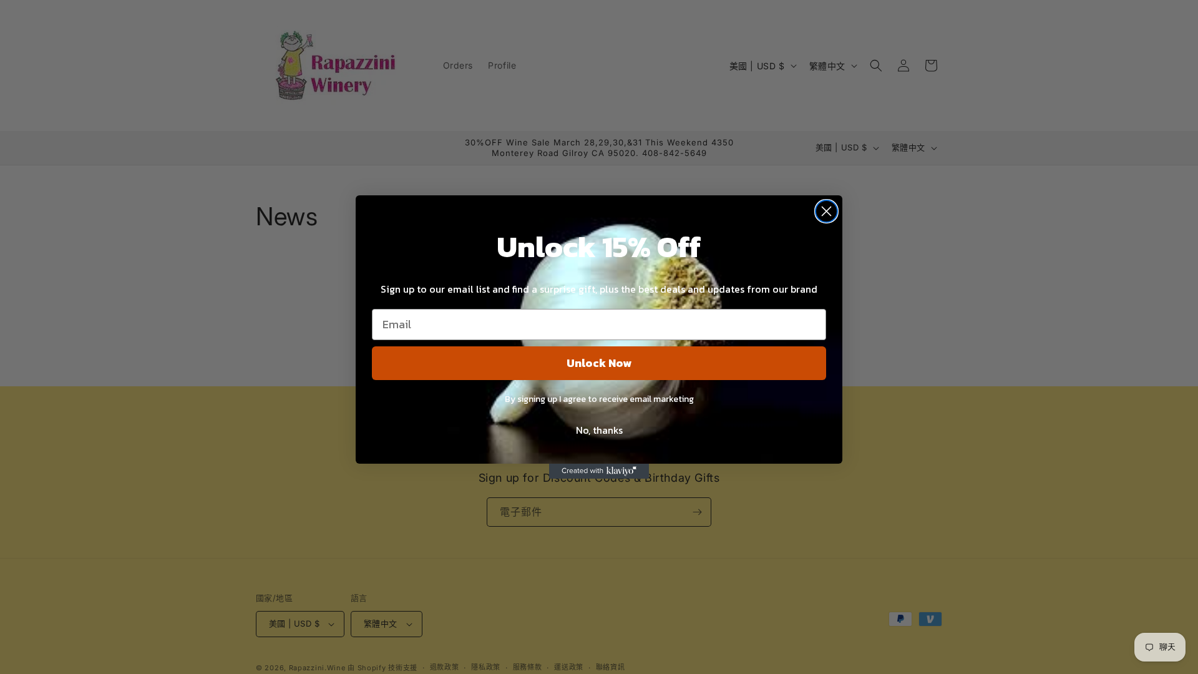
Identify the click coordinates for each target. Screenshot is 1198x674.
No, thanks (599, 429)
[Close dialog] (826, 211)
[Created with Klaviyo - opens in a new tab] (599, 471)
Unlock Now (599, 362)
